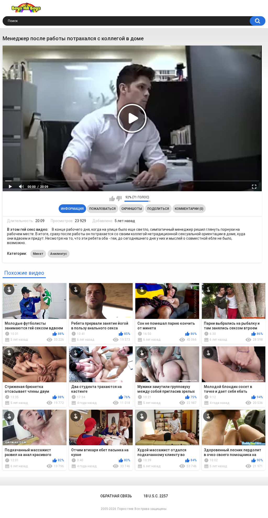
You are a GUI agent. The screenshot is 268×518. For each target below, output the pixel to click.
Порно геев (125, 509)
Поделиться (158, 209)
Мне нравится (112, 198)
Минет (38, 254)
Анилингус (58, 254)
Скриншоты (131, 209)
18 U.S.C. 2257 (155, 496)
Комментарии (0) (189, 209)
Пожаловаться (102, 209)
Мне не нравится (119, 198)
